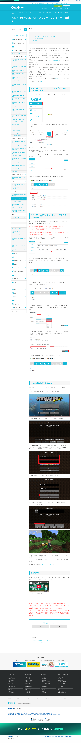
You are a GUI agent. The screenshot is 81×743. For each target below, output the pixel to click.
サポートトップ (14, 12)
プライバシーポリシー (49, 699)
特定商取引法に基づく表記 (17, 699)
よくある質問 (51, 8)
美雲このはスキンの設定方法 (38, 642)
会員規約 (9, 698)
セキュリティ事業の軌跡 (56, 714)
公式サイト (42, 564)
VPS (35, 3)
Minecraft (50, 12)
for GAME (47, 3)
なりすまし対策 (49, 714)
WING (32, 3)
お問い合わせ (67, 8)
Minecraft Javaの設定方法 (38, 38)
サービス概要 (65, 699)
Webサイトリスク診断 (38, 713)
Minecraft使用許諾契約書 (54, 61)
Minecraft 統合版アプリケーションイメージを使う (43, 640)
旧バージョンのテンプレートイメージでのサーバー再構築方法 (45, 36)
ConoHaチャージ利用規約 (25, 698)
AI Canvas (52, 3)
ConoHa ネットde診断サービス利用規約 (45, 698)
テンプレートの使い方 (42, 12)
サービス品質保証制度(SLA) (35, 699)
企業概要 (61, 699)
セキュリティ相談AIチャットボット (48, 713)
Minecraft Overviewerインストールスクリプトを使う (43, 644)
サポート (68, 3)
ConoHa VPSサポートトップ (24, 12)
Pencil (57, 3)
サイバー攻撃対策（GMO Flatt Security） (40, 714)
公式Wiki (48, 564)
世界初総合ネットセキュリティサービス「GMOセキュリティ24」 (17, 713)
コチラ (35, 73)
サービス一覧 (62, 3)
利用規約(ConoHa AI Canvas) (57, 698)
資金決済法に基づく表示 (26, 699)
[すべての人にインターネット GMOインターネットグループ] (72, 1)
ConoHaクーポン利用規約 (34, 698)
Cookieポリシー (56, 699)
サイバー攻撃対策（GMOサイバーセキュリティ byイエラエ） (24, 714)
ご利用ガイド (45, 8)
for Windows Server (40, 3)
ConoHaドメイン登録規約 (16, 698)
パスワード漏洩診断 (31, 713)
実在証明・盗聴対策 (11, 714)
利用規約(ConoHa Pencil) (67, 698)
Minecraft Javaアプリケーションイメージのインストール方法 (45, 34)
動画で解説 (35, 40)
